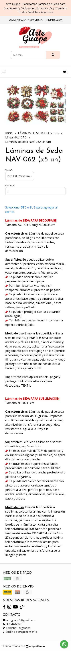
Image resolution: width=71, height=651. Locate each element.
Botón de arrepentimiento (21, 631)
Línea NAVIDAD (16, 137)
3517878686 (13, 624)
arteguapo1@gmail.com (20, 620)
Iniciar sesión (54, 19)
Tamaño (9, 170)
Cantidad (9, 185)
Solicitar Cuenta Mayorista (25, 19)
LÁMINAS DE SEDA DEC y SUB (38, 133)
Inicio (9, 133)
